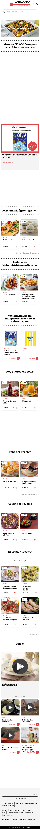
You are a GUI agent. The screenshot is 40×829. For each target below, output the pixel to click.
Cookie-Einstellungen (9, 805)
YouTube (23, 819)
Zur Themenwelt (31, 634)
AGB (3, 812)
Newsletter (19, 803)
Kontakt (4, 810)
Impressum (29, 812)
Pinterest (14, 819)
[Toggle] (35, 3)
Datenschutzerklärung (15, 812)
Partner (30, 810)
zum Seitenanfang (20, 798)
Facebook (5, 819)
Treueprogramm (7, 803)
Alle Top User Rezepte (29, 494)
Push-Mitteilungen (31, 803)
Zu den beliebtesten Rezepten (26, 253)
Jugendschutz (7, 815)
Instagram (31, 819)
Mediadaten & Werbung (18, 810)
